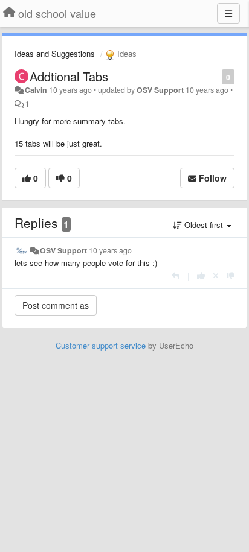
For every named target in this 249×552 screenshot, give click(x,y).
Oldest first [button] (203, 224)
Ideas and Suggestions (55, 53)
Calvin (36, 89)
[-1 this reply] (230, 275)
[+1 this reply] (201, 275)
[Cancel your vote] (216, 275)
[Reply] (175, 275)
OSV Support (160, 89)
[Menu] (228, 13)
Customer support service (101, 345)
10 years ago (110, 250)
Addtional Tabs (69, 76)
